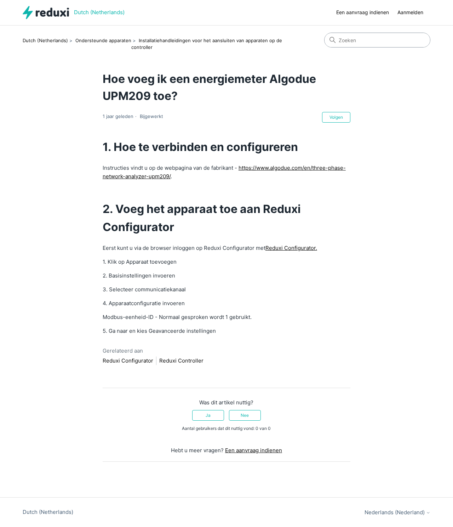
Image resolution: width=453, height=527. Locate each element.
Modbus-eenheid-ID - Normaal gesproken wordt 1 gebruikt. (177, 317)
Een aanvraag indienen (362, 12)
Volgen (336, 117)
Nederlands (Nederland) (395, 512)
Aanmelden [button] (410, 12)
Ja (208, 415)
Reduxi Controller (181, 360)
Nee (245, 415)
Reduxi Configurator (128, 360)
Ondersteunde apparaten (103, 40)
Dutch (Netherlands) (45, 40)
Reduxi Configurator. (291, 248)
